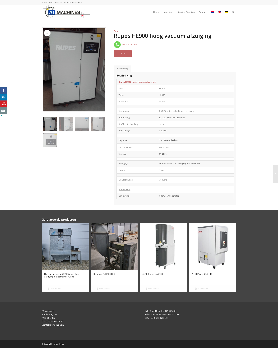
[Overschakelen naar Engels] (219, 12)
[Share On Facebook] (3, 90)
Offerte (123, 53)
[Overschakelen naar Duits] (226, 12)
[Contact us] (3, 110)
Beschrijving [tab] (122, 68)
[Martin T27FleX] (275, 174)
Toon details (55, 288)
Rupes (117, 31)
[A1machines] (66, 12)
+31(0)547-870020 (129, 44)
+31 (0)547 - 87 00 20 (52, 2)
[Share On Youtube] (3, 103)
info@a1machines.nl (73, 2)
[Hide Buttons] (1, 116)
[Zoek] (233, 12)
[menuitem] (156, 12)
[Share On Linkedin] (3, 97)
